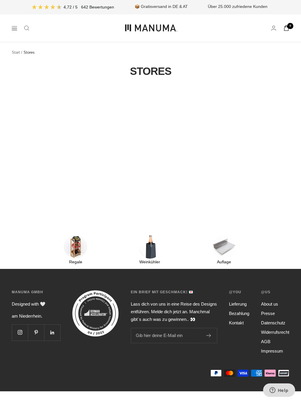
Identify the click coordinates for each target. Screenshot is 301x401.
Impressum (272, 350)
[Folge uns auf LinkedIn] (52, 332)
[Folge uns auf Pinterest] (36, 332)
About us (269, 303)
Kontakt (236, 322)
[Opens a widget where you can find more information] (279, 390)
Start (16, 52)
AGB (265, 341)
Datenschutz (273, 322)
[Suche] (26, 28)
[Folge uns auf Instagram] (20, 332)
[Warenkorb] (286, 28)
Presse (268, 313)
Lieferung (238, 303)
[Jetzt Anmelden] (208, 335)
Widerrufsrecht (275, 332)
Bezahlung (239, 313)
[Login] (273, 28)
